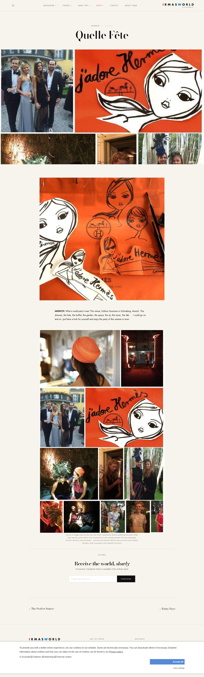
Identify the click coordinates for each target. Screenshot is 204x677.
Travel (66, 5)
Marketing (49, 657)
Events (114, 5)
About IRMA (131, 5)
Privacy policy (116, 652)
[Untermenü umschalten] (55, 5)
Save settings (179, 668)
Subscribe (126, 579)
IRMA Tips (83, 5)
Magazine (48, 5)
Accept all (178, 662)
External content (64, 657)
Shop (98, 5)
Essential (26, 657)
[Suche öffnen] (13, 5)
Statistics (37, 657)
